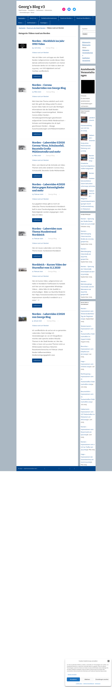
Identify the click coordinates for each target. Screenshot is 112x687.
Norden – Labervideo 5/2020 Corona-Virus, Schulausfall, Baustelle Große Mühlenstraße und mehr (48, 147)
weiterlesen (37, 76)
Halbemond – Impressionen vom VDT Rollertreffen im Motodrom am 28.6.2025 (88, 414)
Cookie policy (79, 683)
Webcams (85, 50)
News (72, 468)
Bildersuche (86, 45)
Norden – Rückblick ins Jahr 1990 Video (48, 42)
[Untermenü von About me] (37, 18)
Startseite (22, 28)
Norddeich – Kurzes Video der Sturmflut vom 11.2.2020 (49, 266)
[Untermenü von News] (22, 22)
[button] (108, 661)
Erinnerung (78, 468)
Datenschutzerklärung (88, 683)
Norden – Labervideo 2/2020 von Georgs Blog (48, 315)
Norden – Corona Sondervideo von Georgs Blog (49, 86)
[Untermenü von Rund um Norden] (72, 18)
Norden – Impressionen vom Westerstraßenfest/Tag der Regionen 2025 (87, 314)
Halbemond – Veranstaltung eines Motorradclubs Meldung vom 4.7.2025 (88, 143)
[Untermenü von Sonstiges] (47, 22)
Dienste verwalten (72, 674)
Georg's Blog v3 (32, 7)
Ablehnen (87, 679)
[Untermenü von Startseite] (25, 18)
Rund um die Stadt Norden (36, 28)
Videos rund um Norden (40, 52)
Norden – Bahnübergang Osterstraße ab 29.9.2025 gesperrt (86, 254)
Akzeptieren (73, 679)
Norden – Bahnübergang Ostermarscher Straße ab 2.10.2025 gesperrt (87, 236)
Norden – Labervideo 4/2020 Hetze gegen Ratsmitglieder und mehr (48, 187)
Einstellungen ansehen (102, 679)
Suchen (84, 29)
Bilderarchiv (86, 42)
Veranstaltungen (64, 468)
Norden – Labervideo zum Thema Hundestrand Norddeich (47, 231)
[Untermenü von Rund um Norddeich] (90, 18)
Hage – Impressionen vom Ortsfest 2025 (87, 364)
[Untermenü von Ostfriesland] (36, 22)
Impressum (97, 683)
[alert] (88, 93)
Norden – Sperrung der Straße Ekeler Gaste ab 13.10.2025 (87, 221)
